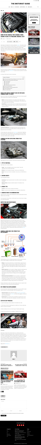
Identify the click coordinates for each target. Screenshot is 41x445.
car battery (12, 293)
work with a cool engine (20, 292)
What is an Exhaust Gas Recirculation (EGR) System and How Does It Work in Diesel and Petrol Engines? (33, 41)
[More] (20, 42)
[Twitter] (36, 0)
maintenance (11, 70)
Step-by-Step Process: (7, 89)
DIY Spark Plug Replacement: (8, 88)
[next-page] (3, 391)
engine (24, 227)
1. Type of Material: (7, 81)
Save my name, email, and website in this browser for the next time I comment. (13, 413)
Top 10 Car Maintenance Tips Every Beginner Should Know (19, 381)
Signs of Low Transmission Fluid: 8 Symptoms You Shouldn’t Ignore (7, 381)
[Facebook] (33, 0)
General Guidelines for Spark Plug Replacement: (11, 87)
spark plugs (15, 132)
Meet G (14, 359)
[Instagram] (35, 0)
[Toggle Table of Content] (23, 77)
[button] (38, 7)
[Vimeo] (37, 0)
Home (1, 10)
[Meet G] (2, 39)
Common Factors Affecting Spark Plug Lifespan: (11, 80)
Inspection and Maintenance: (8, 86)
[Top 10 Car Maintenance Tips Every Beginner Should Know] (20, 375)
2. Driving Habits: (7, 82)
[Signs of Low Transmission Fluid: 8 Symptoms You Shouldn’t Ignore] (7, 375)
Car (3, 10)
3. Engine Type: (7, 83)
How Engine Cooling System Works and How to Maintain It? (7, 365)
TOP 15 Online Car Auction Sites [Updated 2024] (34, 49)
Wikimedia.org (7, 343)
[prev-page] (1, 391)
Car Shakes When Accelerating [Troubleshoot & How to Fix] (21, 365)
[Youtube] (38, 0)
